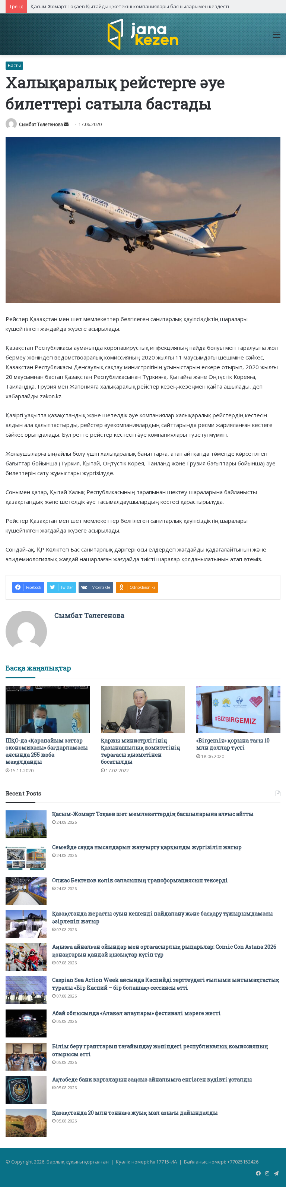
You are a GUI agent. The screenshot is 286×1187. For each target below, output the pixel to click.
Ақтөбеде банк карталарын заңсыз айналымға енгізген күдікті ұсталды (152, 1079)
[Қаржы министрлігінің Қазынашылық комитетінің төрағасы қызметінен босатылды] (143, 709)
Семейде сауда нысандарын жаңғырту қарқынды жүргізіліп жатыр (147, 847)
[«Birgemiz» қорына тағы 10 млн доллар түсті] (238, 709)
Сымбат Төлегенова (41, 124)
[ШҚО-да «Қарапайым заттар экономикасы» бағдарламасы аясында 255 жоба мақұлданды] (48, 709)
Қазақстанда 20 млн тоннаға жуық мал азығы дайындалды (135, 1112)
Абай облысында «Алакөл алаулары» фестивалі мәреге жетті (136, 1013)
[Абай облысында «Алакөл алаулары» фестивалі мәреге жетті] (26, 1023)
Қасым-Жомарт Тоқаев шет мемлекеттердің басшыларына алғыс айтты (153, 813)
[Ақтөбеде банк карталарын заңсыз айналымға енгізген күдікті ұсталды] (26, 1090)
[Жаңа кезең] (143, 34)
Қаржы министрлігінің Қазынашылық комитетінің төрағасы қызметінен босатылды (140, 751)
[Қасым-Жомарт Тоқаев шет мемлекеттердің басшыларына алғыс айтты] (26, 824)
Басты (14, 65)
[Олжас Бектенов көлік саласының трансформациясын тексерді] (26, 891)
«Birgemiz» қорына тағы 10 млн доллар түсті (233, 744)
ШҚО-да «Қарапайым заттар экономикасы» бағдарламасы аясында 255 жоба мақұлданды (47, 751)
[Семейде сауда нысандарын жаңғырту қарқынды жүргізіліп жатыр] (26, 858)
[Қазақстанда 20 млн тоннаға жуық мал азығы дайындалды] (26, 1123)
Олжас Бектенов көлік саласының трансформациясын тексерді (140, 880)
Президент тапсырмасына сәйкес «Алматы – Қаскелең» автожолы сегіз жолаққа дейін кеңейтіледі (147, 6)
